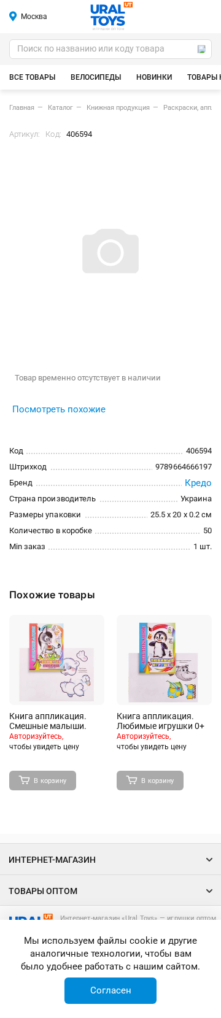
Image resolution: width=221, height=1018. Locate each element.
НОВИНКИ (154, 77)
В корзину (50, 781)
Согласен (110, 990)
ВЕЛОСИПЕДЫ (96, 77)
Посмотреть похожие (59, 409)
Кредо (198, 482)
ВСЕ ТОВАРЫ (32, 77)
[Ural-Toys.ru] (111, 15)
